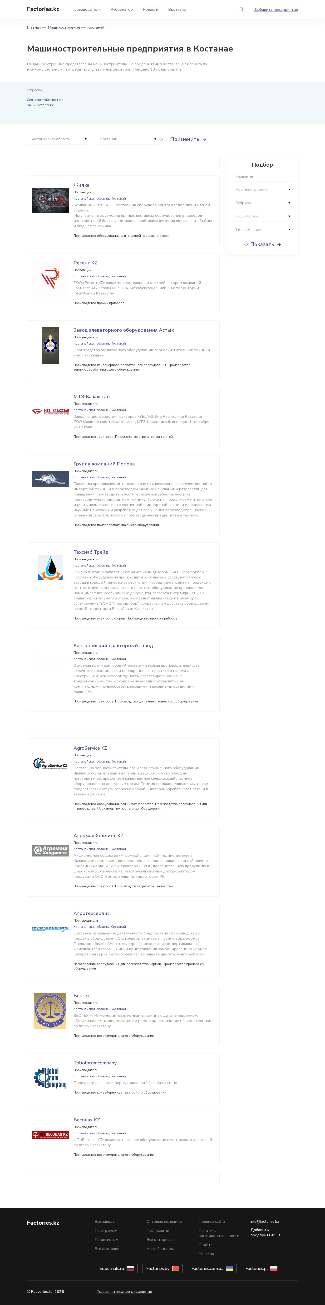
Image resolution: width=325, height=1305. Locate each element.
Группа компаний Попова (104, 464)
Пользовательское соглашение (124, 1291)
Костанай (95, 27)
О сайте (206, 1245)
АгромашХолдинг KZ (98, 835)
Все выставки (107, 1248)
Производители (86, 9)
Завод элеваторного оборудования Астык (124, 330)
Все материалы (160, 1239)
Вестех (82, 995)
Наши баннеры (160, 1248)
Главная (34, 27)
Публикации (158, 1230)
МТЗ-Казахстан (92, 396)
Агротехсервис (92, 913)
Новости (150, 9)
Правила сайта (212, 1221)
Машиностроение (64, 27)
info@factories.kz (265, 1221)
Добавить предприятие (276, 9)
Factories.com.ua (207, 1268)
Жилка (81, 185)
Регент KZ (85, 263)
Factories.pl (257, 1268)
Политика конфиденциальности (219, 1233)
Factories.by (157, 1268)
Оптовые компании (164, 1221)
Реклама (206, 1254)
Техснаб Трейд (91, 552)
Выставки (177, 9)
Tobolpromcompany (95, 1063)
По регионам (106, 1239)
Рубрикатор (122, 9)
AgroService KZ (90, 748)
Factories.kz (43, 9)
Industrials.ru (111, 1268)
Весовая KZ (87, 1120)
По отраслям (106, 1230)
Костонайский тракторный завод (113, 645)
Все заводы (105, 1221)
